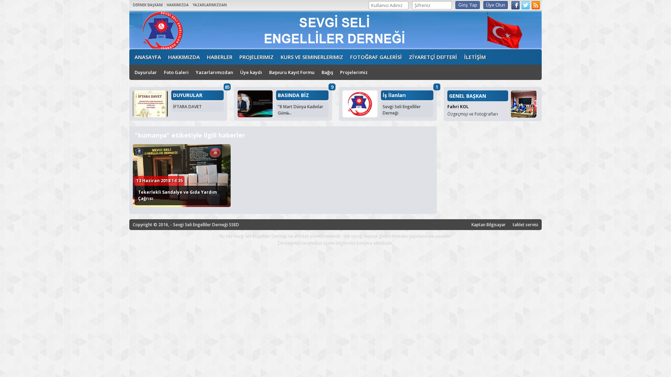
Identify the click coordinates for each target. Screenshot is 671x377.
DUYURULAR (187, 95)
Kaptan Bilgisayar (488, 225)
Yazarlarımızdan (214, 72)
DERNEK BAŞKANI (148, 4)
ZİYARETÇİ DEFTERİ (433, 56)
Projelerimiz (354, 72)
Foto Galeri (176, 72)
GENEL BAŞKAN (467, 96)
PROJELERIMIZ (256, 56)
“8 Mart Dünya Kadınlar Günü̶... (300, 110)
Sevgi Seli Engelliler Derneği (402, 110)
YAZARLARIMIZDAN (210, 4)
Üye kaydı (251, 72)
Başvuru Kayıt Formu (292, 72)
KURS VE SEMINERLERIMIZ (312, 56)
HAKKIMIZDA (178, 4)
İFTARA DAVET (187, 107)
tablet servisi (525, 225)
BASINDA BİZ (293, 95)
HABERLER (219, 56)
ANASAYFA (148, 56)
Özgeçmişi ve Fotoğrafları (472, 114)
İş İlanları (394, 95)
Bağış (327, 72)
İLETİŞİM (475, 56)
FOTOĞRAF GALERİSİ (376, 56)
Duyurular (146, 72)
